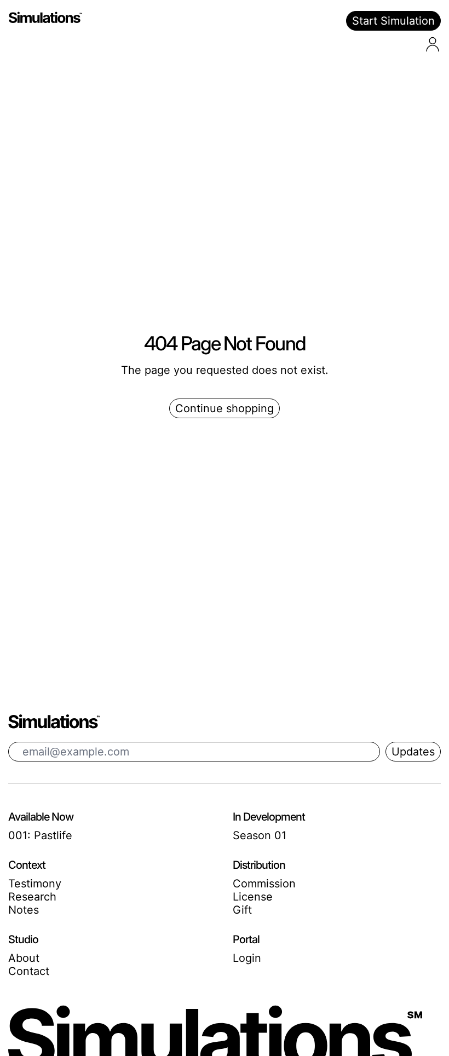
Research (32, 896)
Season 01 (259, 835)
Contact (28, 971)
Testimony (34, 883)
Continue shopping (224, 408)
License (253, 896)
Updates (413, 751)
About (23, 958)
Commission (264, 883)
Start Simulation (393, 20)
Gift (242, 909)
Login (247, 958)
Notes (23, 909)
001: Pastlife (40, 835)
